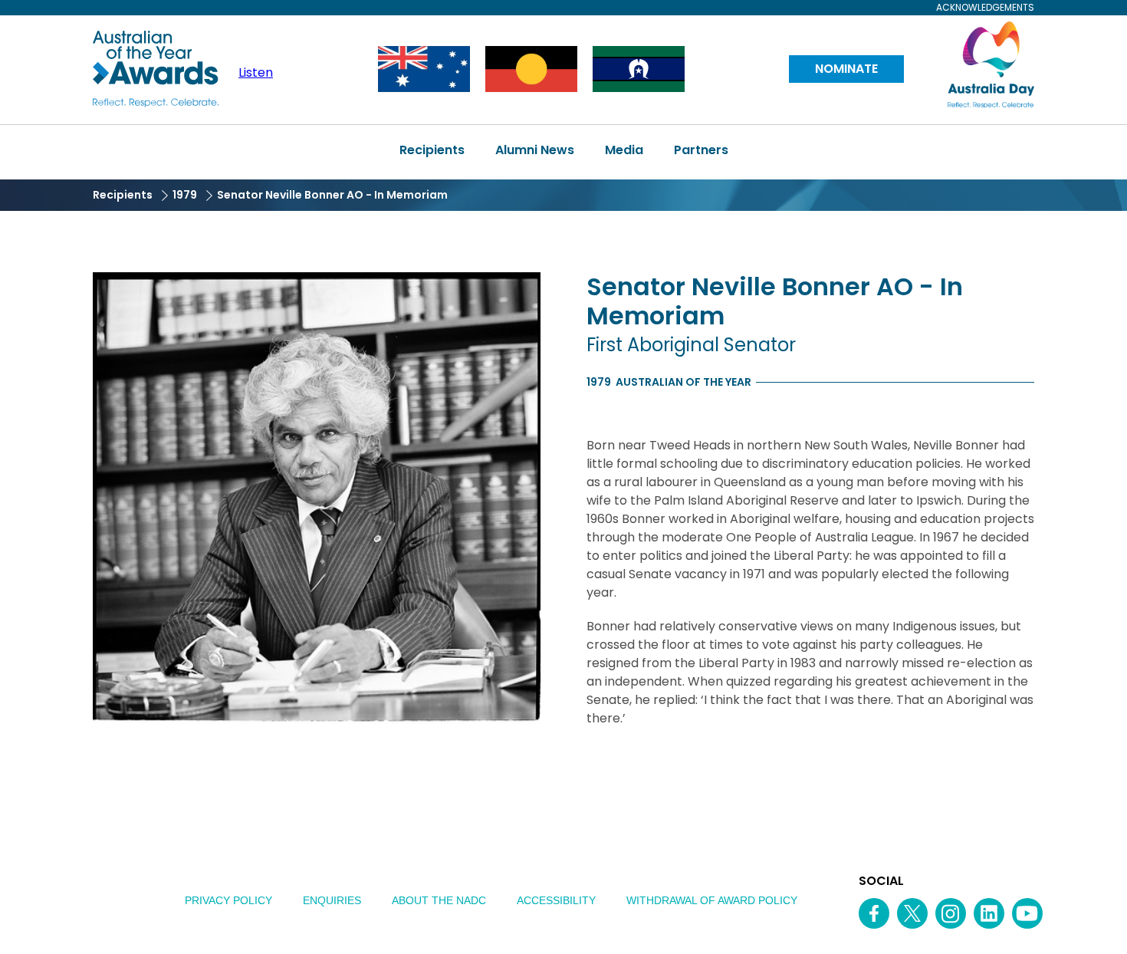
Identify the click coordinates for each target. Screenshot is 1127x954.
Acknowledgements (985, 7)
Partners (701, 150)
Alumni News (534, 150)
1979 (184, 194)
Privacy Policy (228, 900)
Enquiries (332, 900)
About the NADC (439, 900)
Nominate (846, 68)
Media (624, 150)
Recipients (432, 150)
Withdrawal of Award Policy (711, 900)
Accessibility (556, 900)
